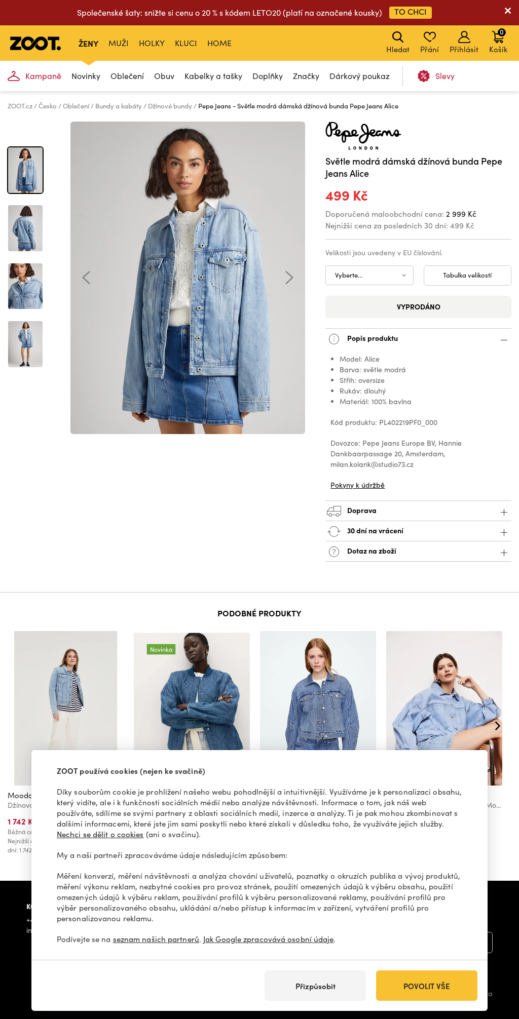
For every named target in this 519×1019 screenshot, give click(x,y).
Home (219, 42)
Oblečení (127, 75)
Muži (118, 42)
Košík (498, 40)
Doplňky (267, 75)
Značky (306, 75)
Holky (152, 42)
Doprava (361, 509)
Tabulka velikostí (467, 275)
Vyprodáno (418, 306)
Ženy (88, 43)
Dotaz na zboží (371, 550)
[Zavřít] (508, 13)
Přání (429, 49)
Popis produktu (372, 337)
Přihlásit (464, 49)
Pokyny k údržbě (357, 485)
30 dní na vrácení (374, 530)
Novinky (85, 75)
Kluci (186, 42)
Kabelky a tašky (213, 75)
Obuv (164, 75)
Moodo (20, 795)
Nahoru (494, 958)
